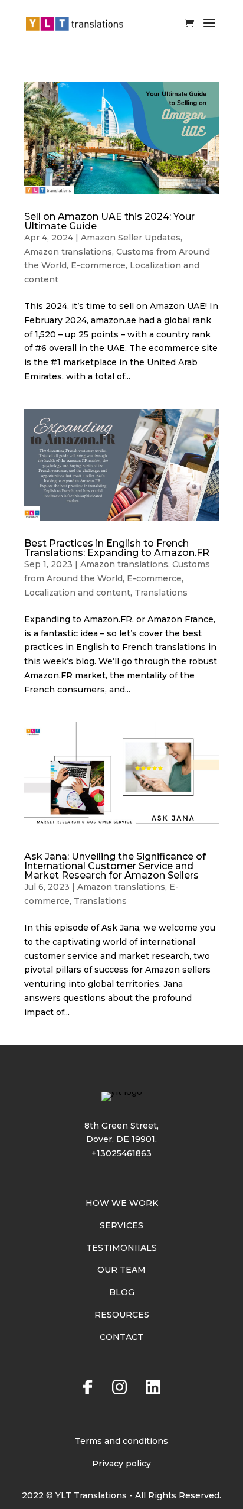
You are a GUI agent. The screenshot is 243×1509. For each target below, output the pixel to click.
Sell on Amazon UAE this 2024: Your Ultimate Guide (109, 221)
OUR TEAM (121, 1269)
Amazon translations (68, 251)
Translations (161, 592)
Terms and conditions (121, 1441)
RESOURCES (121, 1314)
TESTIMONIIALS (121, 1248)
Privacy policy (121, 1463)
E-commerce (98, 265)
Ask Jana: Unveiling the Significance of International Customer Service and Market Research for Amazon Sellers (115, 866)
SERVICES (121, 1225)
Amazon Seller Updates (130, 237)
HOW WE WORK (122, 1203)
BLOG (121, 1292)
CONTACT (121, 1337)
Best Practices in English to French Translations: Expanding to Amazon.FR (116, 548)
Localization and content (77, 592)
